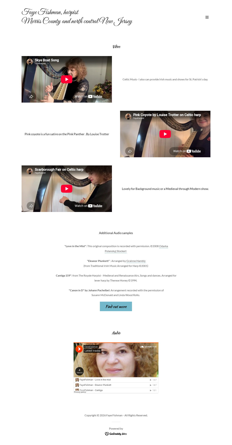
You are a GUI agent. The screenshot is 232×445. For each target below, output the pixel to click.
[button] (207, 17)
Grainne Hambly (136, 260)
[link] (77, 22)
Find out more (116, 306)
